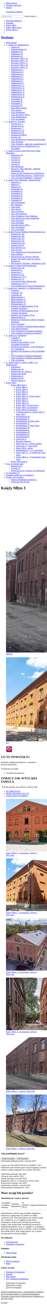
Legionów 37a (17, 293)
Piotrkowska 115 (17, 239)
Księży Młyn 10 (22, 403)
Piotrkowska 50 (17, 378)
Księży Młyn (11, 25)
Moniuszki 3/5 (16, 466)
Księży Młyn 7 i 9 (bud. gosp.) (28, 396)
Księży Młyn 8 (22, 398)
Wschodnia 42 (16, 198)
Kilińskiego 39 (17, 155)
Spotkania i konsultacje (15, 1244)
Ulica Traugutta (17, 142)
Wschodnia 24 (16, 193)
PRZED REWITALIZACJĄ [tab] (17, 793)
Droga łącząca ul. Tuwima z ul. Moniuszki (28, 471)
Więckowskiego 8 (18, 380)
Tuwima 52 (15, 164)
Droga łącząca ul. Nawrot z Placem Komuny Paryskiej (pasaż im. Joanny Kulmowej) (25, 259)
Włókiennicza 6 (17, 79)
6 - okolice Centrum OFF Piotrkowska (21, 266)
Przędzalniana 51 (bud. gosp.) (28, 421)
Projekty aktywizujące (15, 477)
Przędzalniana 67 (23, 434)
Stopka (9, 8)
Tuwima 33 (15, 157)
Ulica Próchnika (17, 223)
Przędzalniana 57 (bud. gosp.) (28, 425)
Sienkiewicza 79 (17, 279)
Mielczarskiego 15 (18, 299)
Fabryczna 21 (21, 439)
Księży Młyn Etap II (19, 462)
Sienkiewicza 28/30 (19, 135)
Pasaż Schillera (17, 254)
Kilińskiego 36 (17, 56)
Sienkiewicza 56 (17, 275)
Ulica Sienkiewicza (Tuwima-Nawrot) (26, 252)
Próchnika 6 (16, 367)
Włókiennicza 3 (17, 72)
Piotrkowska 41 (17, 376)
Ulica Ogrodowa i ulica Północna (24, 216)
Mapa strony (11, 1276)
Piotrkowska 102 (17, 234)
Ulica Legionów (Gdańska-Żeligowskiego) (28, 326)
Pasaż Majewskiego (19, 108)
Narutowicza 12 (17, 126)
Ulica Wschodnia (18, 119)
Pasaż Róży (15, 207)
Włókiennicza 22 (17, 97)
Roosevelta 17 (16, 272)
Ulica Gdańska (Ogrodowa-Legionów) (26, 333)
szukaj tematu (30, 16)
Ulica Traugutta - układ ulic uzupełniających (28, 144)
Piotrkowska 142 (17, 268)
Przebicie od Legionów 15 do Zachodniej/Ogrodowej (22, 343)
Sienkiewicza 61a (18, 243)
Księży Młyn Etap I (14, 27)
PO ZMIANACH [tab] (13, 791)
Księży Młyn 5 (22, 394)
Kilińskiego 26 (17, 52)
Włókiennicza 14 (17, 90)
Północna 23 (16, 187)
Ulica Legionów (17, 211)
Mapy (8, 1263)
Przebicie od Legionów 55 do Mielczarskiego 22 (22, 316)
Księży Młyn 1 (22, 387)
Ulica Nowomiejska (19, 214)
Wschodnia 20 (16, 189)
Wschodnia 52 (16, 103)
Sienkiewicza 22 (17, 130)
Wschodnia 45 (16, 99)
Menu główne (11, 3)
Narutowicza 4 (17, 124)
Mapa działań (11, 43)
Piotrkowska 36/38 (18, 374)
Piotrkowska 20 (17, 369)
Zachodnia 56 (16, 200)
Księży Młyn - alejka (24, 448)
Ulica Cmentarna (17, 324)
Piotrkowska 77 (17, 128)
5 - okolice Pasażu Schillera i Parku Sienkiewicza (25, 232)
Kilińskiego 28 (17, 54)
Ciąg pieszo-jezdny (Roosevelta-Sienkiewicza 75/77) (24, 282)
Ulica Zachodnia (17, 230)
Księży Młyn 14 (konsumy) (27, 407)
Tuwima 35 (15, 160)
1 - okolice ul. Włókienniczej (17, 45)
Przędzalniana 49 (23, 416)
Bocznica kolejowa (23, 441)
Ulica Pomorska (17, 221)
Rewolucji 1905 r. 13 (19, 58)
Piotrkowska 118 (17, 241)
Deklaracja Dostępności (15, 1272)
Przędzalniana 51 (23, 419)
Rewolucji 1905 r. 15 (19, 61)
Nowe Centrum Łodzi (14, 464)
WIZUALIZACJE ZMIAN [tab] (17, 796)
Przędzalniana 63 (23, 432)
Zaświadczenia (12, 1242)
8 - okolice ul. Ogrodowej (16, 335)
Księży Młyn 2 (22, 389)
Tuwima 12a (16, 137)
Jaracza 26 (15, 47)
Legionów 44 (16, 295)
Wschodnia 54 (16, 106)
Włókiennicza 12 (17, 88)
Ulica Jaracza (16, 110)
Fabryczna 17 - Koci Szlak (26, 446)
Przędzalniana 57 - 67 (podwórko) (29, 450)
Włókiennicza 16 (17, 94)
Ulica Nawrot (16, 250)
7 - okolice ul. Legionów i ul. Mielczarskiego (24, 288)
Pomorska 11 (16, 182)
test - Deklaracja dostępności (17, 1279)
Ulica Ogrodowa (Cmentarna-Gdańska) (26, 331)
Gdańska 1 (15, 290)
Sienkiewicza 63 (17, 245)
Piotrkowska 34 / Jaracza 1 (21, 371)
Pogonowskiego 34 (18, 49)
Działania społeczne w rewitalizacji (20, 475)
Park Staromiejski (18, 202)
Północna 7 (15, 184)
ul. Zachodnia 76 (12, 473)
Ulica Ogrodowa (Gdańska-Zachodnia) (26, 358)
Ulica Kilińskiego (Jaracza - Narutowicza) (27, 175)
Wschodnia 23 (16, 191)
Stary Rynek (16, 209)
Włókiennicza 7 (17, 81)
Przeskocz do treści (13, 5)
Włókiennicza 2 (17, 70)
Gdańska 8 (15, 338)
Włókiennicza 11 (17, 85)
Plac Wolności (16, 205)
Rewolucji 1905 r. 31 (19, 67)
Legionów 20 (16, 340)
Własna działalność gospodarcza (24, 480)
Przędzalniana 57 (23, 423)
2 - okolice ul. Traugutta (15, 121)
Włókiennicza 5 (17, 76)
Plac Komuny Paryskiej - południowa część (28, 263)
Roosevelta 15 (16, 270)
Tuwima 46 (15, 162)
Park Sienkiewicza (18, 248)
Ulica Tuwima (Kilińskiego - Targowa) (26, 178)
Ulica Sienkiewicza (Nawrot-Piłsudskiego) (28, 286)
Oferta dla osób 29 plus (20, 482)
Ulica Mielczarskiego (19, 329)
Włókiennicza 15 (17, 92)
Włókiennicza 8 (17, 83)
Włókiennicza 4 (17, 74)
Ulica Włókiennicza (19, 117)
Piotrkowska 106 (17, 236)
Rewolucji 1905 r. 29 (19, 65)
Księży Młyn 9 (22, 401)
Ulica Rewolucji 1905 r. (20, 115)
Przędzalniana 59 (23, 428)
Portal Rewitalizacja (14, 21)
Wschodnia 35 (16, 196)
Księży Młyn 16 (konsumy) (27, 410)
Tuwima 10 (15, 468)
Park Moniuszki (17, 166)
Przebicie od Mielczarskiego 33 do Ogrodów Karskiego (24, 307)
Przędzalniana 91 (23, 437)
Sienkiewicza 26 (17, 133)
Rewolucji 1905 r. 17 (19, 63)
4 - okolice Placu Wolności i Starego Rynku (23, 180)
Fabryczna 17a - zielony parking (29, 444)
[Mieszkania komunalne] (9, 752)
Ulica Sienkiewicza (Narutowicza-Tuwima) (28, 139)
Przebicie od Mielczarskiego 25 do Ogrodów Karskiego (24, 312)
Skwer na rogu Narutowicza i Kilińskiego (27, 173)
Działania (10, 23)
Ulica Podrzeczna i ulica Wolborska (25, 218)
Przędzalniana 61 (23, 430)
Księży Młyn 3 (12, 30)
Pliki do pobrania (13, 1261)
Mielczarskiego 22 (18, 302)
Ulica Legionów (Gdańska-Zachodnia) (26, 356)
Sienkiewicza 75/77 (19, 277)
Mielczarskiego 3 (18, 297)
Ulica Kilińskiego (18, 112)
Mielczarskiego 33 (18, 304)
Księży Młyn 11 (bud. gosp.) (27, 405)
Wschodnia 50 (16, 101)
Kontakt (9, 1274)
